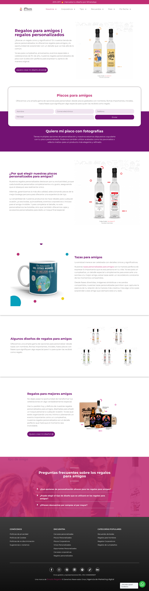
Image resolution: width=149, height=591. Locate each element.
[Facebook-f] (51, 570)
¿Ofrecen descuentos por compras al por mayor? (63, 505)
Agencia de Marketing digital (100, 579)
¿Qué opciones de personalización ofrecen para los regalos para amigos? (75, 489)
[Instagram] (59, 570)
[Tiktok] (90, 570)
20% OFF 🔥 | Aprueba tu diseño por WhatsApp (75, 2)
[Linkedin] (74, 570)
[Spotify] (82, 570)
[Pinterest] (67, 570)
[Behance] (97, 570)
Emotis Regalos (54, 579)
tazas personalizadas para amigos (98, 267)
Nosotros (50, 9)
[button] (74, 489)
